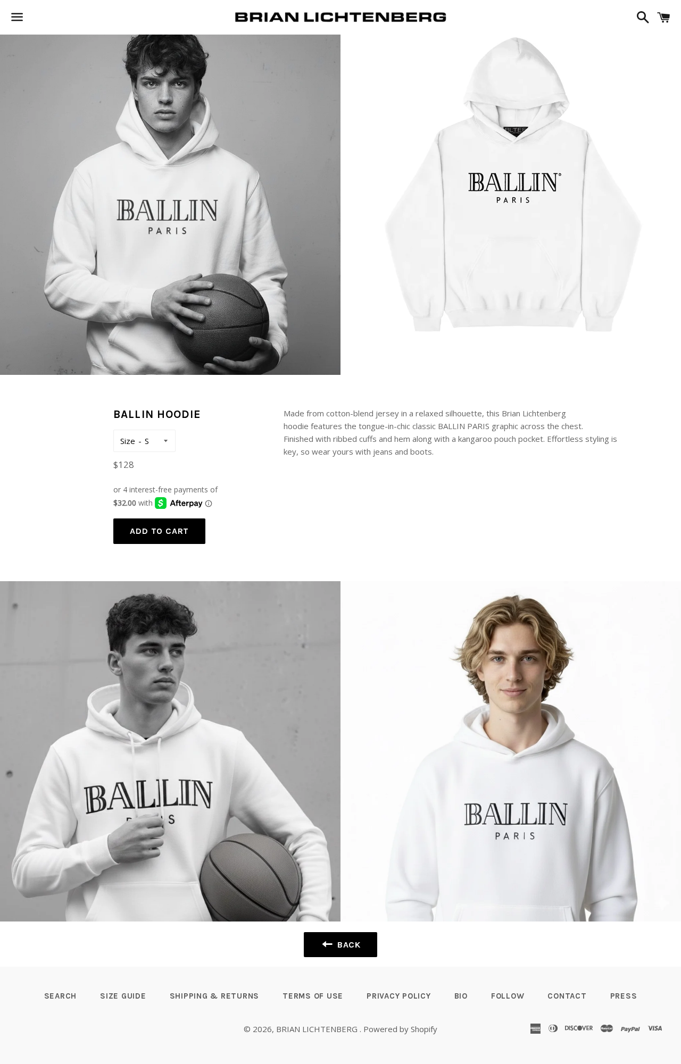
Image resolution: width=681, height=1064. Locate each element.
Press (623, 996)
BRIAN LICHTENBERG (318, 1029)
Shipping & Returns (215, 996)
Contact (566, 996)
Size (127, 440)
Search (60, 996)
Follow (508, 996)
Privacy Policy (399, 996)
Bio (461, 996)
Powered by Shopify (400, 1029)
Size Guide (123, 996)
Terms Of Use (313, 996)
